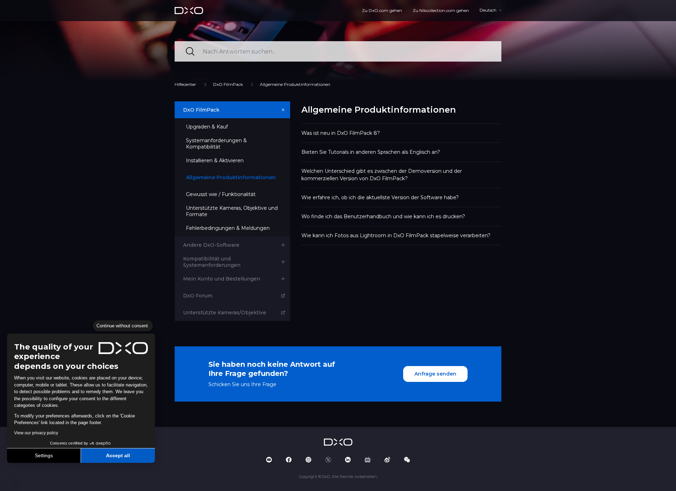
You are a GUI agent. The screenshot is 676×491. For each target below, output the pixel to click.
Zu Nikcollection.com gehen (441, 10)
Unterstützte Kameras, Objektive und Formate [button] (232, 211)
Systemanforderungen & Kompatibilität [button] (216, 143)
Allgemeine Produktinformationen (295, 84)
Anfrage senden (435, 374)
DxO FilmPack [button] (201, 110)
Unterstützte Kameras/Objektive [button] (224, 312)
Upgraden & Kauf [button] (207, 127)
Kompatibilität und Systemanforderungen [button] (211, 262)
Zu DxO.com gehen (382, 10)
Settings (44, 455)
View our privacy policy (36, 432)
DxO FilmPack (228, 84)
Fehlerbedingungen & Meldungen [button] (228, 228)
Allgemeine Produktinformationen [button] (231, 177)
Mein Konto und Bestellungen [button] (221, 279)
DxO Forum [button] (197, 295)
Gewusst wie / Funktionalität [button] (221, 194)
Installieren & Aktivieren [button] (215, 160)
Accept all (118, 455)
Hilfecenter (185, 84)
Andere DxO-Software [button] (211, 245)
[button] (10, 483)
